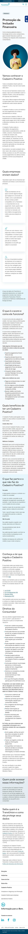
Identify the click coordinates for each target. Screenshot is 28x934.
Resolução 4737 (9, 596)
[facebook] (8, 921)
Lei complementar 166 (11, 592)
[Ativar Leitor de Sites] (26, 17)
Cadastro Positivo (7, 833)
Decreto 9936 (9, 594)
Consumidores (7, 1)
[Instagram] (14, 921)
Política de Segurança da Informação (12, 864)
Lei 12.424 (7, 590)
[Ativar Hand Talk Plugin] (26, 20)
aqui (9, 577)
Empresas (21, 1)
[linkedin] (2, 921)
